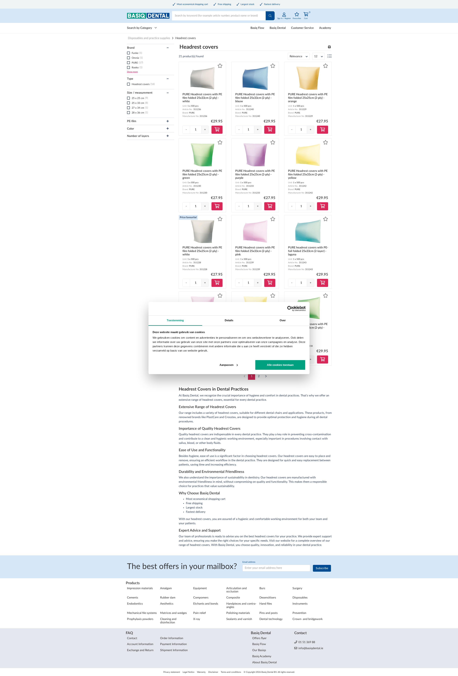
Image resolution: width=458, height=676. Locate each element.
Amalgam (166, 588)
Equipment (200, 588)
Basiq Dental (278, 27)
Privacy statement (171, 672)
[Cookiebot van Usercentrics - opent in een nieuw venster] (290, 308)
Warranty (201, 672)
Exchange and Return (140, 650)
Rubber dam (167, 597)
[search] (270, 15)
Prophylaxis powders (140, 619)
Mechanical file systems (142, 613)
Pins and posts (268, 613)
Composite (233, 597)
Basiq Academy (261, 656)
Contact (132, 638)
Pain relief (199, 613)
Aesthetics (166, 603)
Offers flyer (259, 638)
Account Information (140, 644)
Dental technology (270, 619)
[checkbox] (128, 53)
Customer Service (302, 27)
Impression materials (140, 588)
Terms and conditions (231, 672)
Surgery (297, 588)
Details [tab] (229, 320)
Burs (262, 588)
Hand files (265, 603)
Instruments (300, 603)
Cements (132, 597)
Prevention (299, 613)
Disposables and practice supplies (149, 38)
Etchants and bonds (205, 603)
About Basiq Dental (264, 662)
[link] (284, 18)
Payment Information (173, 644)
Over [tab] (283, 320)
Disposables (300, 597)
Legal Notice (188, 672)
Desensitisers (267, 597)
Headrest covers (185, 38)
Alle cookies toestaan (280, 364)
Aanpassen (226, 364)
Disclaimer (213, 672)
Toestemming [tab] (175, 320)
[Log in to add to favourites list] (220, 66)
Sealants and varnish (239, 619)
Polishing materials (238, 613)
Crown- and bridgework (308, 619)
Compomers (200, 597)
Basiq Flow (257, 27)
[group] (195, 130)
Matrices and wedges (173, 613)
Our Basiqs (259, 650)
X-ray (196, 619)
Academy (325, 27)
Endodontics (135, 603)
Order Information (171, 638)
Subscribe (322, 568)
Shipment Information (174, 650)
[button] (329, 47)
